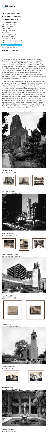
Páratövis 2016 (6, 29)
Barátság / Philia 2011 (8, 31)
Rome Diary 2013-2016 (9, 25)
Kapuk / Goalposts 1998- (9, 35)
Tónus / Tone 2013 (7, 27)
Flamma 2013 (6, 33)
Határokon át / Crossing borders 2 (12, 43)
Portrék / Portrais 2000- (9, 39)
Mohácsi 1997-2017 (8, 37)
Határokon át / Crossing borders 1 (12, 41)
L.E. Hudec (5, 45)
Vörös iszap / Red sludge (9, 47)
